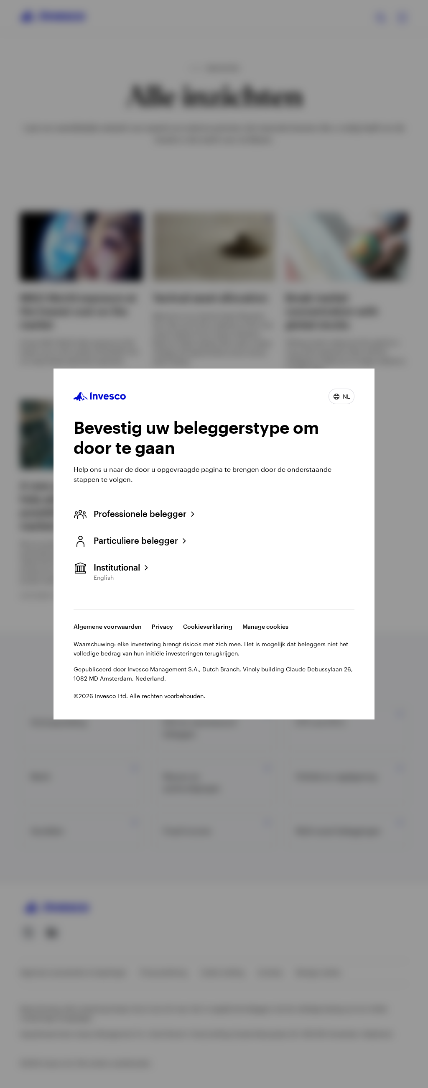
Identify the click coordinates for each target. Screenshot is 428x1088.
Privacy (162, 626)
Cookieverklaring (207, 626)
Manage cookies (265, 626)
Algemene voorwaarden (108, 626)
